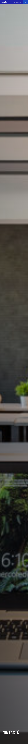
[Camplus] (4, 2)
